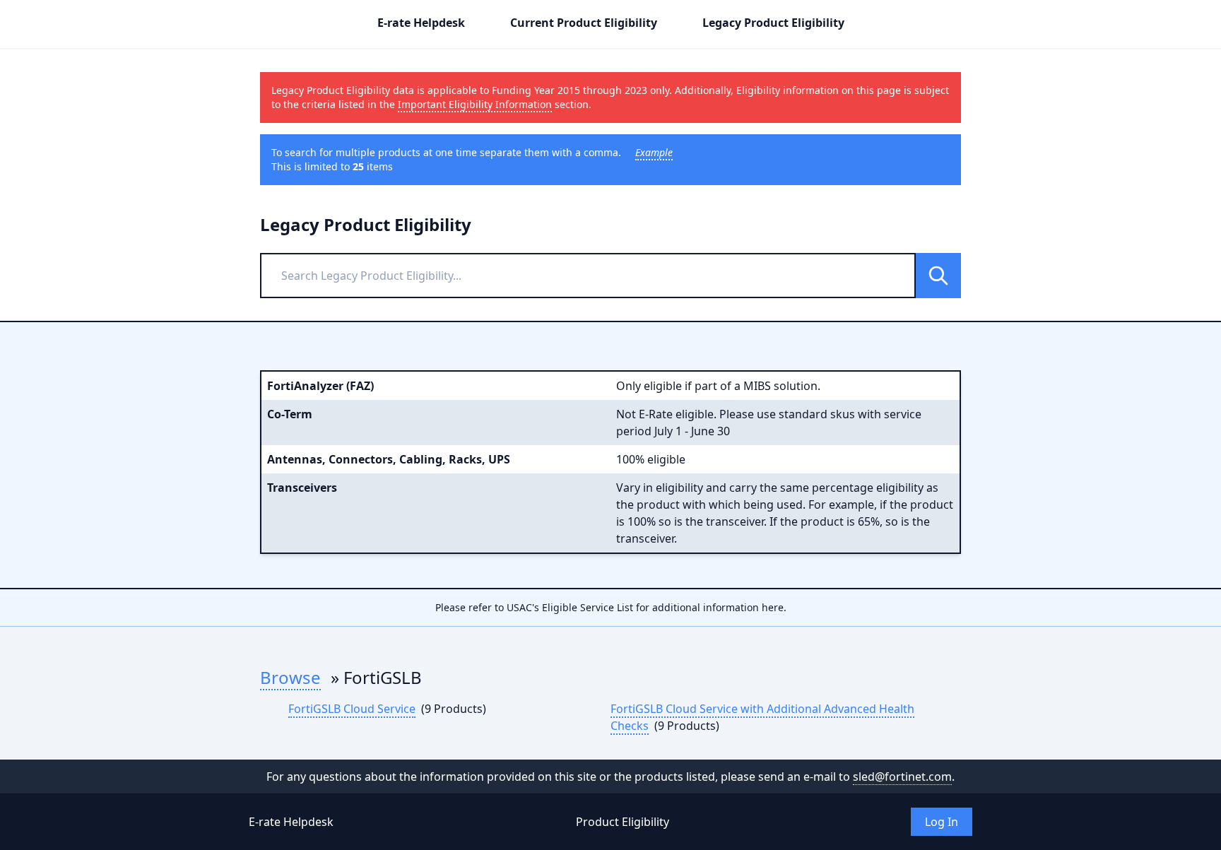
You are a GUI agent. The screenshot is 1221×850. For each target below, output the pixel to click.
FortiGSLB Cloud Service (351, 708)
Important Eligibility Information (475, 104)
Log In (941, 822)
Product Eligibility (622, 822)
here (773, 607)
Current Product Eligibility (583, 22)
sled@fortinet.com (902, 776)
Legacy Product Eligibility (773, 22)
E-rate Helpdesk (421, 22)
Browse (290, 677)
